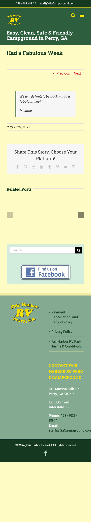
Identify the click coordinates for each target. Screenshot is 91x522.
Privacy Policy (61, 332)
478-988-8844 (26, 3)
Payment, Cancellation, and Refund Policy (64, 317)
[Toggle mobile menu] (82, 15)
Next (77, 73)
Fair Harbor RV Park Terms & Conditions (66, 344)
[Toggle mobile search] (73, 15)
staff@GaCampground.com (57, 3)
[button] (10, 215)
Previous (63, 73)
